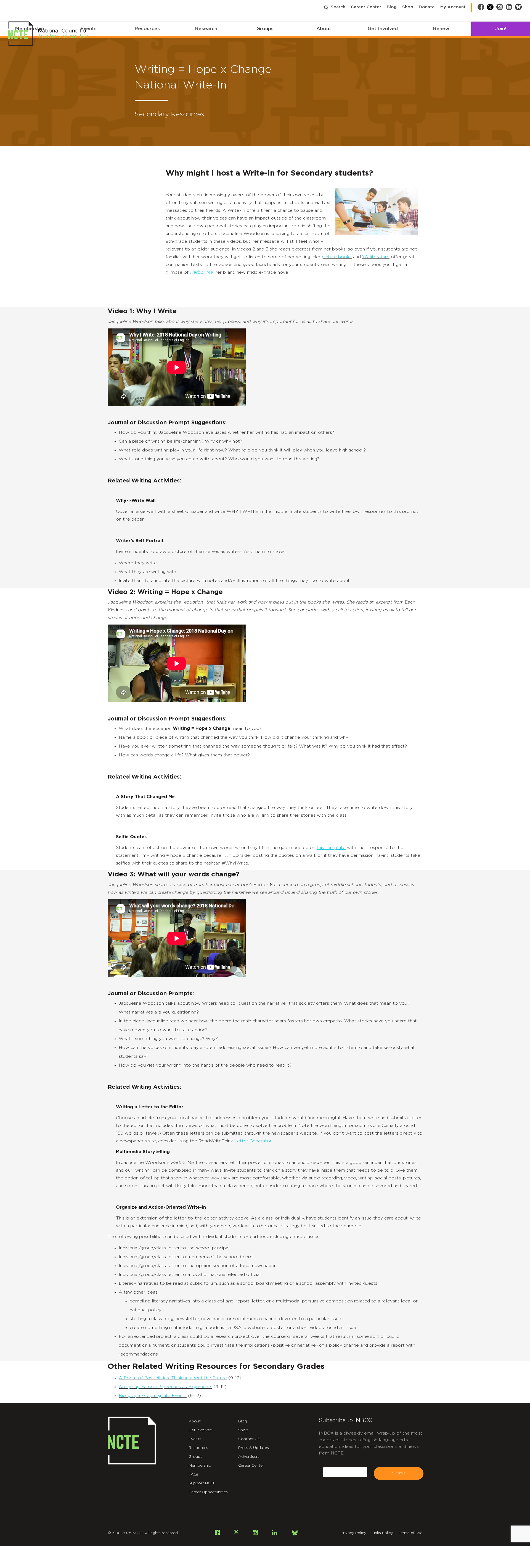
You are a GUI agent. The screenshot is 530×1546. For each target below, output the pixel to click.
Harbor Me (201, 272)
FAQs (194, 1474)
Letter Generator (252, 1141)
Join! (500, 28)
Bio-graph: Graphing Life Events (153, 1395)
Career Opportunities (208, 1492)
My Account (453, 7)
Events (195, 1439)
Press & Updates (253, 1448)
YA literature (375, 257)
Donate (427, 7)
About (323, 28)
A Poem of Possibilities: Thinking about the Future (173, 1378)
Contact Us (248, 1439)
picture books (337, 257)
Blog (392, 7)
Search (338, 7)
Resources (147, 28)
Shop (407, 7)
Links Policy (382, 1533)
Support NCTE (202, 1483)
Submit (398, 1473)
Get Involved (383, 28)
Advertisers (248, 1457)
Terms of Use (410, 1533)
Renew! (442, 28)
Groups (265, 28)
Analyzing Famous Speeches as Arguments (165, 1387)
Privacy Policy (353, 1533)
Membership (200, 1465)
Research (206, 28)
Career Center (366, 7)
